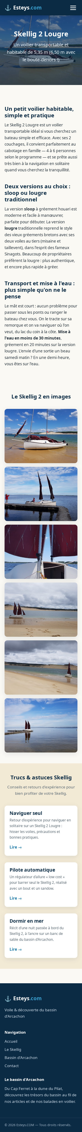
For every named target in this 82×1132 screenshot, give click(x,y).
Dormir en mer (27, 921)
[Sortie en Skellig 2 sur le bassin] (41, 667)
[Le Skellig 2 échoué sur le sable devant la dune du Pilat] (41, 436)
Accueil (11, 1041)
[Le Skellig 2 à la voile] (41, 610)
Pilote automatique (32, 870)
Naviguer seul (26, 813)
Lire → (16, 847)
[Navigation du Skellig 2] (41, 552)
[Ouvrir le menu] (73, 7)
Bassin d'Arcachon (21, 1057)
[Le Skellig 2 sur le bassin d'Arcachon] (41, 494)
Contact (12, 1065)
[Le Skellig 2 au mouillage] (41, 725)
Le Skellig (13, 1049)
